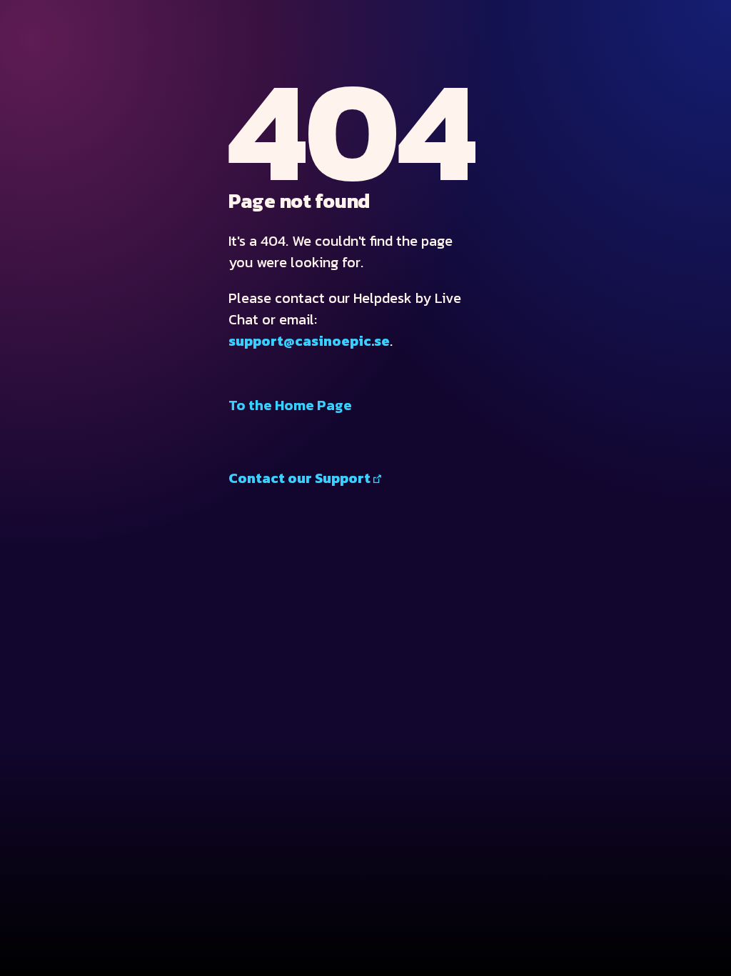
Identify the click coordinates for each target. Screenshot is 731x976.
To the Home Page (290, 405)
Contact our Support (299, 478)
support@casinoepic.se (309, 341)
